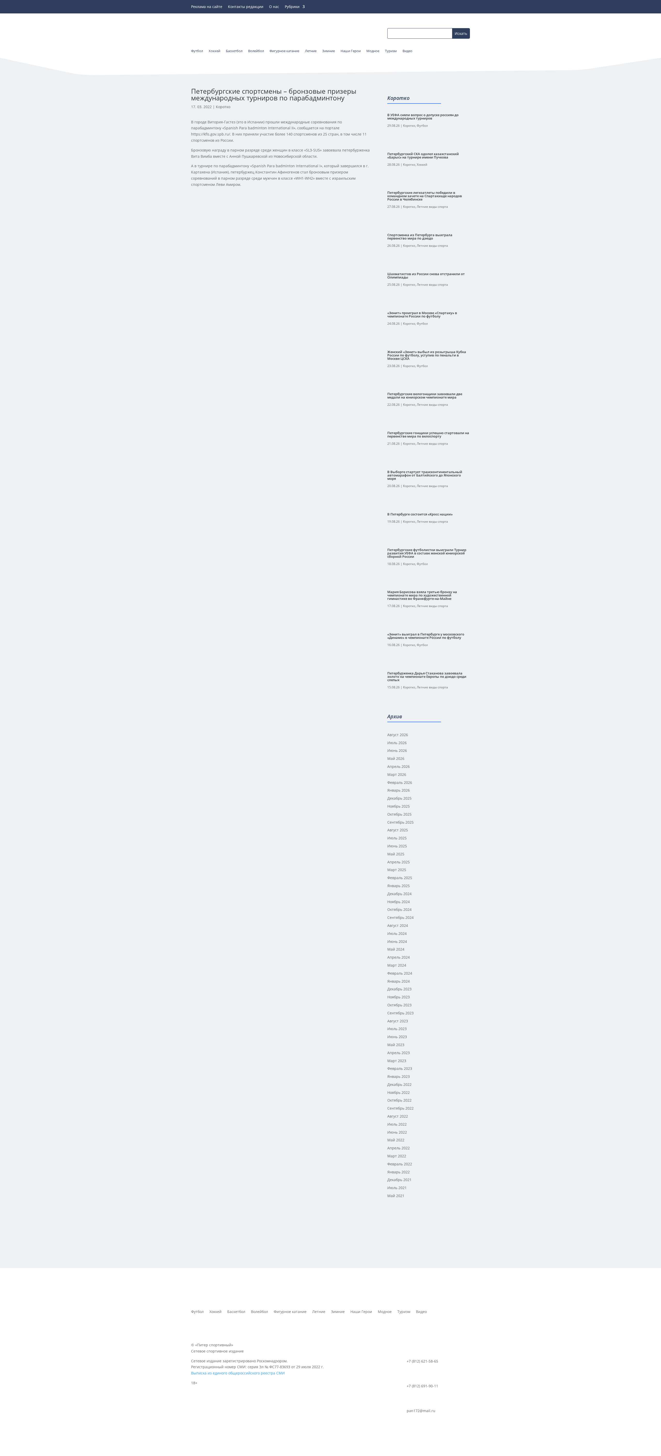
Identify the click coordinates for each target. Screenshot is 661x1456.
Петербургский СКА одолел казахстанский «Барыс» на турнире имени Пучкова (423, 156)
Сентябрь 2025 (400, 822)
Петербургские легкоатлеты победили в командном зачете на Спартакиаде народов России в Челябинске (424, 196)
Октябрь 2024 (399, 909)
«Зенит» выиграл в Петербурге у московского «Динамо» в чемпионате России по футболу (425, 636)
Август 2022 (397, 1116)
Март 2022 (396, 1155)
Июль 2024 (397, 933)
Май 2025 (395, 854)
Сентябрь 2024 (400, 917)
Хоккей (422, 164)
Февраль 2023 (399, 1068)
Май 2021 (395, 1195)
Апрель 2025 (398, 862)
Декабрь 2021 (399, 1179)
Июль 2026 (397, 742)
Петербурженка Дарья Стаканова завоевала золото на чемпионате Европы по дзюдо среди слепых (426, 676)
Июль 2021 (397, 1187)
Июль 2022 (397, 1124)
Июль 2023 (397, 1028)
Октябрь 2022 (399, 1100)
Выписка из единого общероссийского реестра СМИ (238, 1373)
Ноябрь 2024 (398, 901)
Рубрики (292, 7)
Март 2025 (396, 869)
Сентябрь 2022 (400, 1108)
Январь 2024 (398, 981)
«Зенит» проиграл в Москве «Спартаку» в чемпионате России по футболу (422, 315)
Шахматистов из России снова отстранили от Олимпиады (426, 276)
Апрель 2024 (398, 957)
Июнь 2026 (397, 750)
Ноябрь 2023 (398, 996)
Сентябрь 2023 (400, 1013)
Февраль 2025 (399, 877)
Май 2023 (395, 1044)
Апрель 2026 (398, 766)
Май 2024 (395, 949)
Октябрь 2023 (399, 1005)
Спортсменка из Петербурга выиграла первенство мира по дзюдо (419, 237)
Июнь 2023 (397, 1036)
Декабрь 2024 (399, 893)
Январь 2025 (398, 885)
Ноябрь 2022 (398, 1092)
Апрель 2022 (398, 1147)
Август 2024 (397, 925)
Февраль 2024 (399, 973)
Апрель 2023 (398, 1052)
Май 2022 (395, 1139)
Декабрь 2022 (399, 1084)
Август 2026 (397, 734)
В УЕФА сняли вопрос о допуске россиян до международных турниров (423, 117)
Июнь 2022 (397, 1132)
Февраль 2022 (399, 1163)
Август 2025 (397, 830)
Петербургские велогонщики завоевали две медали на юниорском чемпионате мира (424, 396)
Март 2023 (396, 1060)
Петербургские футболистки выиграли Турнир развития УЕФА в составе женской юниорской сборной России (426, 553)
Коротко (223, 106)
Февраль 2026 (399, 782)
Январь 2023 (398, 1076)
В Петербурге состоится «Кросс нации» (420, 514)
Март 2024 (396, 965)
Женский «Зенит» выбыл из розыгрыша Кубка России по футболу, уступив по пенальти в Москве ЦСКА (426, 355)
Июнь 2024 (397, 941)
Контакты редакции (245, 7)
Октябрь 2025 (399, 814)
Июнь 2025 (397, 846)
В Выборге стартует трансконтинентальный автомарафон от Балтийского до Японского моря (424, 475)
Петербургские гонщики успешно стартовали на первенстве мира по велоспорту (428, 435)
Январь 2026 (398, 790)
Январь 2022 (398, 1171)
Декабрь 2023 (399, 988)
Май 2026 (395, 758)
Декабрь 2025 (399, 798)
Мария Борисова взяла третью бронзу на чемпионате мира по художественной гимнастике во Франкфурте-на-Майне (422, 595)
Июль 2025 (397, 838)
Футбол (422, 125)
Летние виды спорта (432, 206)
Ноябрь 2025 (398, 806)
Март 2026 (396, 774)
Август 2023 (397, 1021)
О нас (274, 7)
